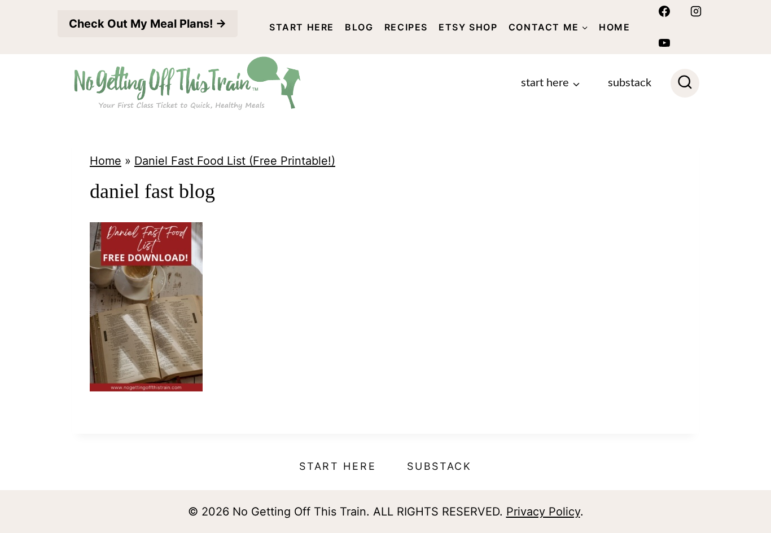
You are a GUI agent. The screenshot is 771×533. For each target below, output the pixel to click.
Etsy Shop (468, 27)
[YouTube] (664, 43)
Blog (359, 27)
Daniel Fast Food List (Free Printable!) (234, 161)
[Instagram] (696, 11)
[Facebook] (664, 11)
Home (614, 27)
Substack (629, 83)
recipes (406, 27)
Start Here (301, 27)
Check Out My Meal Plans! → (147, 23)
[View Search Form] (685, 83)
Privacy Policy (543, 511)
